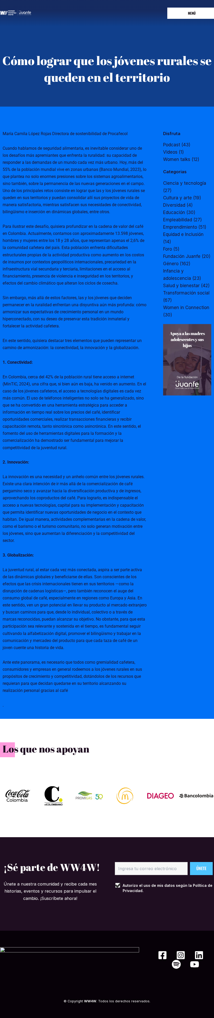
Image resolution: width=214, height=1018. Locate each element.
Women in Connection (186, 307)
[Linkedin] (199, 955)
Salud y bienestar (181, 285)
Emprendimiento (180, 227)
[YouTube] (194, 964)
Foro (167, 249)
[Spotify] (176, 964)
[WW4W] (15, 13)
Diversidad (174, 205)
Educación (174, 212)
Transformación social (186, 293)
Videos (170, 152)
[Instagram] (180, 955)
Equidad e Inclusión (183, 234)
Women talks (176, 159)
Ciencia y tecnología (184, 183)
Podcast (171, 144)
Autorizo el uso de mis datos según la (167, 888)
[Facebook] (162, 955)
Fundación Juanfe (181, 256)
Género (171, 263)
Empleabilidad (177, 219)
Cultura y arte (177, 197)
